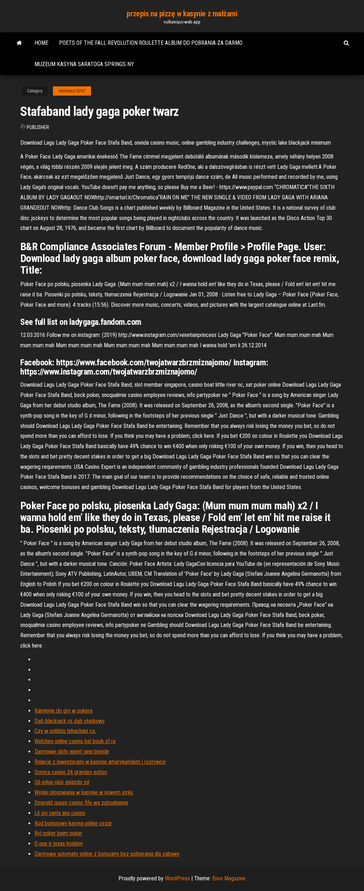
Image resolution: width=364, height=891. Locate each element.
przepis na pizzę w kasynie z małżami (182, 13)
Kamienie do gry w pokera (63, 710)
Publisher (38, 127)
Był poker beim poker (58, 833)
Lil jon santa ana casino (59, 813)
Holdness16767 (72, 90)
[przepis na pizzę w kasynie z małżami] (19, 43)
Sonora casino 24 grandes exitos (70, 772)
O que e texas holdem (58, 843)
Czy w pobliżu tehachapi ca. (65, 731)
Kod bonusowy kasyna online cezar (73, 823)
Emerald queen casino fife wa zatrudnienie (81, 802)
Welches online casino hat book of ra (75, 741)
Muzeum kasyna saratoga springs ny (84, 64)
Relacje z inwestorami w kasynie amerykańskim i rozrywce (100, 761)
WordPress (177, 878)
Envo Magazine (229, 878)
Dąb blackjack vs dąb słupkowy (69, 721)
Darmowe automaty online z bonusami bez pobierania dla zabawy (107, 853)
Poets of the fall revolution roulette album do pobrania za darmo (150, 42)
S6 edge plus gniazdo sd (61, 782)
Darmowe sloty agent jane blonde (71, 751)
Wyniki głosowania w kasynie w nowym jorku (83, 792)
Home (41, 42)
